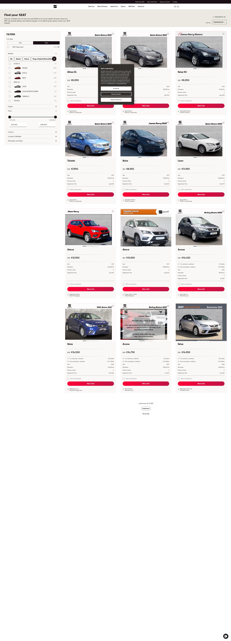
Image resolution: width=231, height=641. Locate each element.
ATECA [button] (24, 73)
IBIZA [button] (24, 78)
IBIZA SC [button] (17, 82)
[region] (116, 84)
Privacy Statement (122, 83)
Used (46, 43)
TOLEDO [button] (17, 100)
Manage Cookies (116, 94)
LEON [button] (24, 86)
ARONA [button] (24, 68)
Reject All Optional (116, 99)
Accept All (116, 88)
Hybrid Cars (114, 6)
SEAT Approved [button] (17, 47)
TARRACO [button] (25, 96)
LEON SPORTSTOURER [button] (30, 91)
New (20, 43)
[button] (90, 50)
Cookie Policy (110, 83)
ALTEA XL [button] (17, 63)
